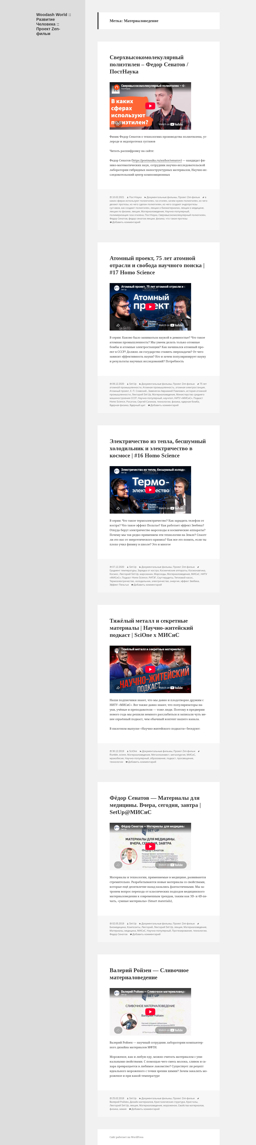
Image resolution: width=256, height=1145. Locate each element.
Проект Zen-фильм (189, 197)
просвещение (185, 758)
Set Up (132, 384)
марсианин (146, 574)
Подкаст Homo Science (135, 577)
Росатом (131, 401)
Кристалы (191, 1102)
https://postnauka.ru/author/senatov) (157, 160)
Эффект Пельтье (119, 584)
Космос (114, 574)
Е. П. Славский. (138, 391)
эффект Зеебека (190, 581)
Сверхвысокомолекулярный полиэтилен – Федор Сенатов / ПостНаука (149, 64)
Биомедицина (118, 927)
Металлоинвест (160, 754)
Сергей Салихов (146, 401)
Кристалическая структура (169, 1102)
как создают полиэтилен (135, 208)
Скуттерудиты (165, 577)
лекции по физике (120, 211)
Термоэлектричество (122, 581)
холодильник (143, 581)
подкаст (171, 758)
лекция (136, 211)
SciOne (133, 751)
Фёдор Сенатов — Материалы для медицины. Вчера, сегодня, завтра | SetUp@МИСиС (155, 805)
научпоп (168, 398)
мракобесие (117, 758)
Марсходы (160, 574)
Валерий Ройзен (119, 1102)
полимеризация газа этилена (127, 215)
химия (123, 1109)
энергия (174, 581)
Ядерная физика (119, 405)
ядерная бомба (190, 401)
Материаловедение (152, 211)
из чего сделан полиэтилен (145, 204)
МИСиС (195, 574)
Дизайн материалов (141, 1102)
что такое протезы (176, 218)
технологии (164, 401)
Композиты (133, 927)
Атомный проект (119, 391)
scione (122, 754)
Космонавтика (196, 570)
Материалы (116, 930)
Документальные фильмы (162, 197)
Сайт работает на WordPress (126, 1137)
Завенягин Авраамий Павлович (166, 391)
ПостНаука (135, 197)
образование (157, 758)
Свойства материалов (191, 1105)
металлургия (178, 754)
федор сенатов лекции (142, 218)
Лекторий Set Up (141, 394)
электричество (160, 581)
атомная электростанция (190, 387)
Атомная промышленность (158, 387)
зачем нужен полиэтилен (183, 201)
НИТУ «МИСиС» (183, 398)
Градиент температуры (123, 570)
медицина (130, 930)
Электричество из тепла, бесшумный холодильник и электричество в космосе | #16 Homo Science (158, 448)
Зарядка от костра (148, 570)
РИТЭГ (152, 577)
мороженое (170, 1105)
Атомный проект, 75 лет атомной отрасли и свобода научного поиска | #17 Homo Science (157, 265)
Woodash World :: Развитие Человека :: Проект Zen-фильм (53, 24)
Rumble (114, 754)
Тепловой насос (183, 577)
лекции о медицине (192, 208)
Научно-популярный (177, 211)
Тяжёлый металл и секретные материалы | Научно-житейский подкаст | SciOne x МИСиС (151, 627)
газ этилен (161, 201)
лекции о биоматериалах (165, 208)
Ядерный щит (137, 405)
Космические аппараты (173, 570)
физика (160, 218)
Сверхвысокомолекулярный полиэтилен (182, 215)
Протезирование (182, 930)
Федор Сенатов (118, 218)
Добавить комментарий (126, 222)
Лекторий (147, 927)
